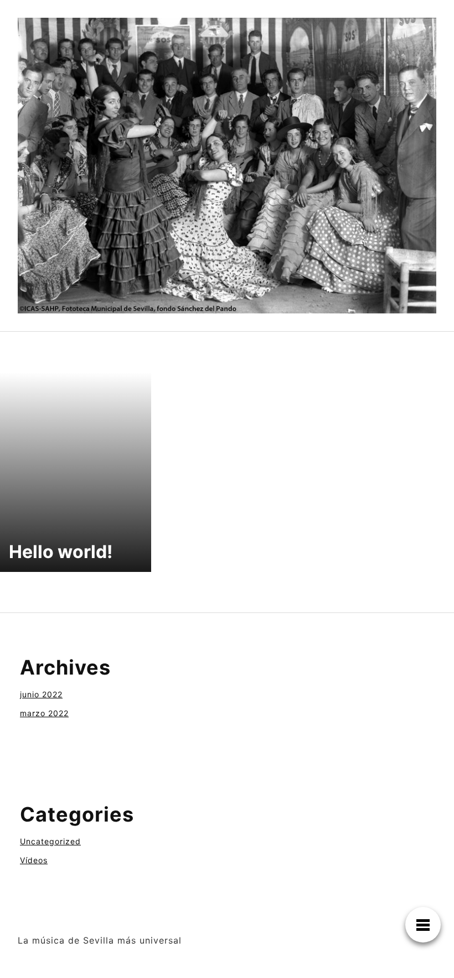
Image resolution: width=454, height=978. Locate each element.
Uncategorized (50, 841)
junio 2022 (41, 694)
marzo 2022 (44, 713)
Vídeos (34, 860)
